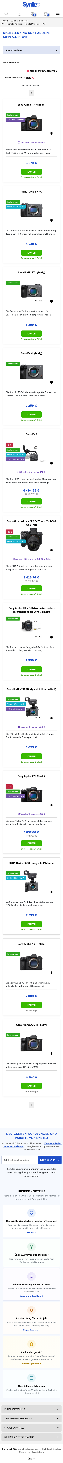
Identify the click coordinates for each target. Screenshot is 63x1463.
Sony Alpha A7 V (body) (31, 104)
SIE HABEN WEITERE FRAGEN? (19, 1437)
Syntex (4, 20)
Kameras (23, 20)
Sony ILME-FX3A (31, 191)
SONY (13, 20)
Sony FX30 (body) (31, 353)
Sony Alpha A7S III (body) (31, 1024)
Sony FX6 (31, 434)
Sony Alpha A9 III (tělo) (31, 944)
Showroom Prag (14, 1427)
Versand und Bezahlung (18, 1418)
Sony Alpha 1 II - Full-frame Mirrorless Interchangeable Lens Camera (32, 609)
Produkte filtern (14, 50)
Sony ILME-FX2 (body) (31, 272)
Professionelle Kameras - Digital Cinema (20, 23)
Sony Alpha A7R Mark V (31, 776)
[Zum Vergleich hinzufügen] (51, 133)
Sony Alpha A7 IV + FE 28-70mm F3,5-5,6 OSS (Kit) (31, 522)
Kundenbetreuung (14, 1409)
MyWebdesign (38, 1452)
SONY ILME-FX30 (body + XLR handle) (32, 863)
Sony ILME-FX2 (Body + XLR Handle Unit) (31, 689)
